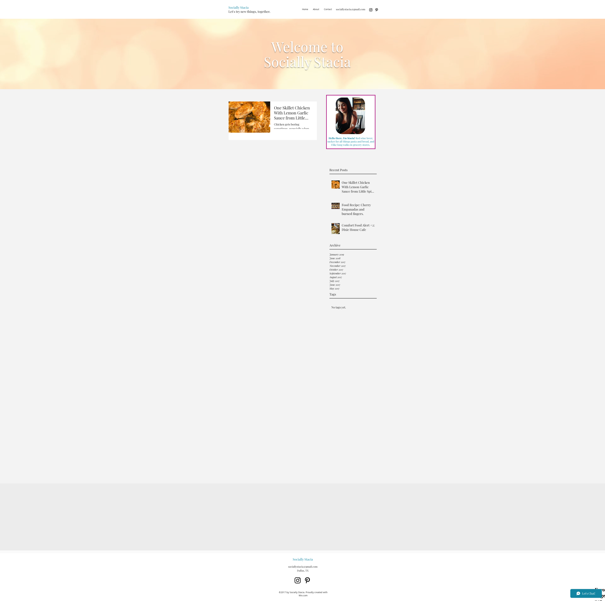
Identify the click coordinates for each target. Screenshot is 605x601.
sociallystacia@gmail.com (350, 9)
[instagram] (371, 10)
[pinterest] (377, 10)
